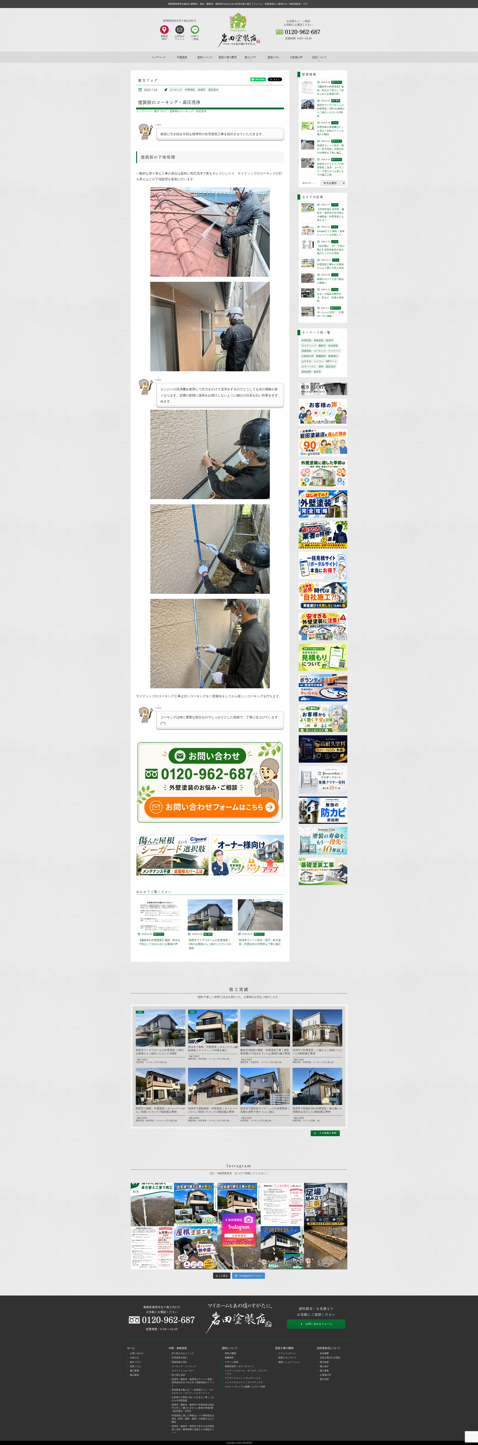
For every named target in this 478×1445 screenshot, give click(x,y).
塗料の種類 (230, 1353)
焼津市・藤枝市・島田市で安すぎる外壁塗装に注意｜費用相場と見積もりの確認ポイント (193, 1429)
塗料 (321, 366)
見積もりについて (287, 1357)
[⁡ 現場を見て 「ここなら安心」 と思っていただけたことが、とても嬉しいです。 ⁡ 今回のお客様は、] (282, 1204)
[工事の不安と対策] (323, 718)
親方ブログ (160, 111)
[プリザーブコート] (323, 780)
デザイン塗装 (231, 1362)
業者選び (333, 356)
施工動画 (134, 1375)
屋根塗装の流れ (179, 1362)
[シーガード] (172, 855)
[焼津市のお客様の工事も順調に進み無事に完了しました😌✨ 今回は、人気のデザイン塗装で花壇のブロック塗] (325, 1247)
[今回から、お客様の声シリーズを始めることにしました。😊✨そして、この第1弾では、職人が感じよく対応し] (152, 1247)
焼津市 (201, 89)
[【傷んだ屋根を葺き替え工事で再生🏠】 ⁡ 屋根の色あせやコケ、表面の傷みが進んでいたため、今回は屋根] (152, 1204)
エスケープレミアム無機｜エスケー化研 (245, 1386)
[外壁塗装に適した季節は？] (323, 474)
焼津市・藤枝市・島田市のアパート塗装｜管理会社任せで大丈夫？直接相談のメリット (193, 1382)
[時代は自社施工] (323, 596)
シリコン (318, 361)
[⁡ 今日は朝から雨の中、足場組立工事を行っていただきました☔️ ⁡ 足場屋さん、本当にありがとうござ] (325, 1204)
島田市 (317, 371)
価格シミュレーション (289, 1362)
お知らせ (134, 1357)
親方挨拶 (324, 1362)
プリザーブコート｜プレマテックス (243, 1378)
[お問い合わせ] (210, 782)
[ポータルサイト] (323, 565)
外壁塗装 (190, 89)
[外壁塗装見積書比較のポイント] (323, 657)
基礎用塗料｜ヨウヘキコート (239, 1366)
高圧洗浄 (213, 89)
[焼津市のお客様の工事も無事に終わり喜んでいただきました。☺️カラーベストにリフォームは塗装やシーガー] (239, 1247)
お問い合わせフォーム (319, 1324)
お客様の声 (296, 57)
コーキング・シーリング (184, 1366)
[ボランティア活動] (323, 688)
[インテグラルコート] (323, 841)
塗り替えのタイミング (183, 1353)
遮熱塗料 (306, 371)
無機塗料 (321, 356)
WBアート (331, 361)
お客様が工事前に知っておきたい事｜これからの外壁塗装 (193, 1399)
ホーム (131, 1348)
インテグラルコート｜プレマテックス (244, 1382)
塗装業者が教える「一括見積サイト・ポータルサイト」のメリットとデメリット (193, 1391)
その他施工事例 (327, 1133)
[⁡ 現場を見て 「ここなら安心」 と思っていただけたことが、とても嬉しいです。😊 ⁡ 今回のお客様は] (195, 1204)
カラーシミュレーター (183, 1370)
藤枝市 (322, 345)
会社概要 (324, 1353)
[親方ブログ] (323, 389)
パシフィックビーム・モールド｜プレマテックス (246, 1372)
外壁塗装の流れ (179, 1357)
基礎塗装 (306, 350)
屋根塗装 (318, 340)
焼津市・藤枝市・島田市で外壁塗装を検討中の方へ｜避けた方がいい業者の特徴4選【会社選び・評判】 (193, 1407)
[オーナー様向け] (247, 855)
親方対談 (324, 1379)
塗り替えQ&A (178, 1375)
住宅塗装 (333, 345)
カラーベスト (309, 366)
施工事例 (134, 1370)
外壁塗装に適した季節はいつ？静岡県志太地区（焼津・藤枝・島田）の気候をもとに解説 (193, 1418)
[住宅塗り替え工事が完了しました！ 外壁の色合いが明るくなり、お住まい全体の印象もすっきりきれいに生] (239, 1204)
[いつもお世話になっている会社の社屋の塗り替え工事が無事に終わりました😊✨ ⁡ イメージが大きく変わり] (282, 1247)
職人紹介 (324, 1366)
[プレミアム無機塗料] (323, 749)
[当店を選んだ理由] (323, 443)
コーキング (176, 89)
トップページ (159, 57)
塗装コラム (273, 57)
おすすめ (306, 361)
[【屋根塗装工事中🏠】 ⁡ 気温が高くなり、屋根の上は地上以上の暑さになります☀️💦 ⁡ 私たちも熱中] (195, 1247)
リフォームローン (287, 1353)
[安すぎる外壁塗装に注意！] (323, 627)
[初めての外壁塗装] (323, 504)
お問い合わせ (136, 1353)
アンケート (334, 350)
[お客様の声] (323, 412)
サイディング (309, 345)
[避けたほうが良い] (323, 535)
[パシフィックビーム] (323, 810)
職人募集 (324, 1370)
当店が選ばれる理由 (330, 1357)
